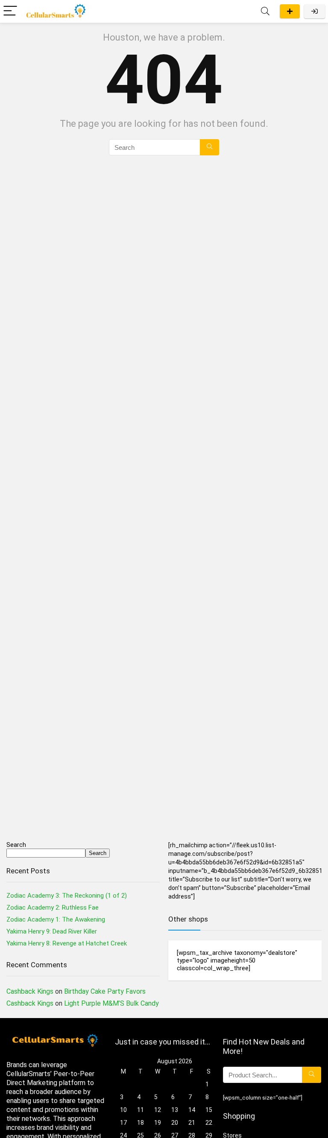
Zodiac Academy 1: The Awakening (55, 919)
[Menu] (10, 11)
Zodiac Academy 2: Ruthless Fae (52, 907)
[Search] (265, 11)
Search (16, 845)
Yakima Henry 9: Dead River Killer (51, 931)
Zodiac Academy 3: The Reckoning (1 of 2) (66, 895)
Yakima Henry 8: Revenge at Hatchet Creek (66, 943)
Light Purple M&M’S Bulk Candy (111, 1003)
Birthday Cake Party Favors (105, 991)
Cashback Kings (29, 991)
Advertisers (290, 11)
